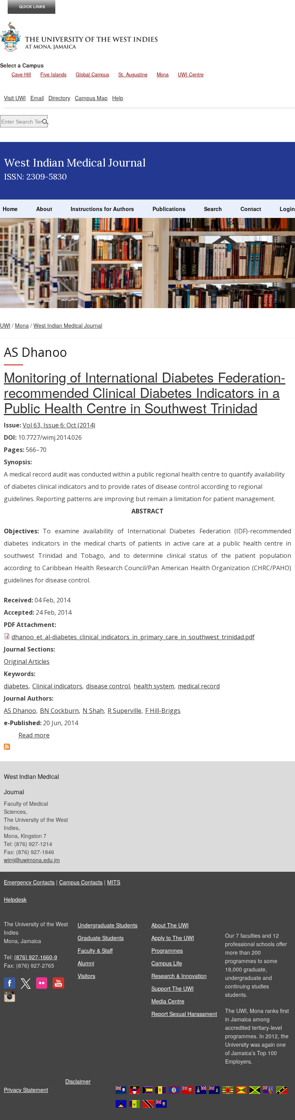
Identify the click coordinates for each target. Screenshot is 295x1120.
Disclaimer (78, 1081)
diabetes (16, 686)
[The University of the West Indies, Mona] (79, 36)
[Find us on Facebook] (9, 986)
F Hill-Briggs (163, 710)
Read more (34, 735)
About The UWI (170, 925)
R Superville (124, 710)
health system (154, 686)
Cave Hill (21, 74)
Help (117, 98)
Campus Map (91, 98)
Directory (59, 98)
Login (287, 208)
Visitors (86, 976)
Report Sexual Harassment (184, 1014)
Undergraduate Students (108, 925)
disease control (108, 686)
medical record (199, 686)
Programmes (167, 950)
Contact (250, 208)
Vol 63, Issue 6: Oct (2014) (59, 425)
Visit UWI (15, 98)
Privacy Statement (26, 1090)
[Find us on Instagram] (9, 1000)
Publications (169, 208)
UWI (5, 325)
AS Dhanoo (20, 710)
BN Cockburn (59, 710)
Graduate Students (101, 938)
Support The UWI (172, 988)
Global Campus (92, 74)
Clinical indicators (57, 686)
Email (37, 98)
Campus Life (166, 963)
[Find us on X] (26, 986)
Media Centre (167, 1001)
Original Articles (27, 661)
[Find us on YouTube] (58, 986)
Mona (163, 74)
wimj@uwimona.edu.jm (32, 860)
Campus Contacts (81, 882)
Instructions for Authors (102, 208)
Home (10, 208)
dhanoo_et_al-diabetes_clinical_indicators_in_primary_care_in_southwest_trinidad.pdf (133, 637)
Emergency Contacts (29, 882)
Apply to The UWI (172, 938)
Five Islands (53, 74)
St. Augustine (133, 74)
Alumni (86, 963)
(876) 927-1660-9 (35, 957)
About (44, 208)
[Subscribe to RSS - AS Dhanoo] (7, 747)
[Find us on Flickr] (41, 986)
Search (213, 208)
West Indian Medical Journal (67, 325)
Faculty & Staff (95, 950)
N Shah (93, 710)
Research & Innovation (179, 976)
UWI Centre (191, 74)
